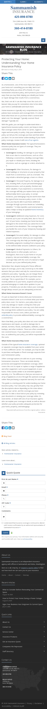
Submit (5, 533)
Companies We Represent (12, 646)
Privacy (29, 703)
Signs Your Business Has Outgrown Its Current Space (23, 605)
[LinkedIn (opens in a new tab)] (9, 78)
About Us (6, 622)
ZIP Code (6, 503)
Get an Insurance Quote (12, 641)
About (10, 575)
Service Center (8, 632)
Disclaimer (38, 703)
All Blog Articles (9, 443)
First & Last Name (10, 479)
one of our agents (31, 140)
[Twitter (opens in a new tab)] (6, 78)
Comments (6, 511)
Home (4, 575)
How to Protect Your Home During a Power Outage (22, 599)
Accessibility (6, 706)
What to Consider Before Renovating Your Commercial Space (23, 592)
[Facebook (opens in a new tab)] (3, 78)
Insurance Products (10, 637)
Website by (18, 706)
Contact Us (7, 627)
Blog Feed (7, 436)
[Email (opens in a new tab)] (13, 78)
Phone (5, 495)
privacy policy (27, 539)
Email (5, 487)
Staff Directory (8, 651)
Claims (23, 2)
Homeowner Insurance (12, 454)
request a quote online (29, 568)
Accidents (38, 2)
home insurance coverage (28, 344)
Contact (18, 575)
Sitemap (26, 575)
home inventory (38, 209)
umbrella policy (7, 315)
